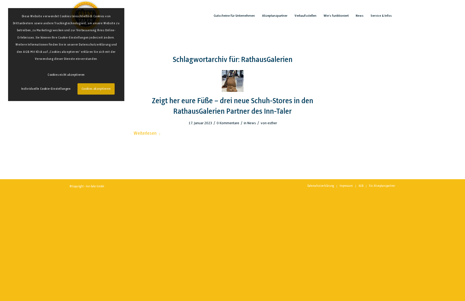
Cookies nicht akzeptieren (66, 75)
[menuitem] (234, 16)
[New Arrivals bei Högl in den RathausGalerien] (233, 81)
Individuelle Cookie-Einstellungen (46, 89)
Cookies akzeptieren (96, 89)
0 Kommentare (228, 123)
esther (272, 123)
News (251, 123)
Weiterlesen (145, 133)
